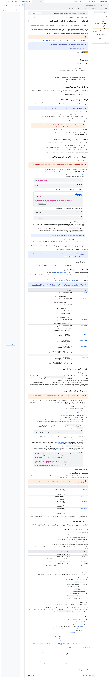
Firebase (86, 17)
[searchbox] (100, 12)
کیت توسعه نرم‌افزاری (78, 169)
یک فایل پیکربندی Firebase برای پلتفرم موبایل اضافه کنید (72, 415)
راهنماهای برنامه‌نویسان (87, 654)
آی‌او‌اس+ (83, 52)
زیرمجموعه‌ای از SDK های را (50, 402)
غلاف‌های (83, 174)
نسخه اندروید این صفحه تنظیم (68, 256)
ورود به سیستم (10, 344)
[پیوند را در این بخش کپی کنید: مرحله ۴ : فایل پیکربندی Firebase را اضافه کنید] (50, 139)
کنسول (80, 111)
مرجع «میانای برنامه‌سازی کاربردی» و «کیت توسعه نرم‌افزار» (81, 656)
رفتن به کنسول (10, 1)
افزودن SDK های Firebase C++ (56, 152)
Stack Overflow (43, 656)
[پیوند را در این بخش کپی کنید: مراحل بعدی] (78, 616)
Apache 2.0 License (38, 643)
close (2, 5)
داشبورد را (77, 628)
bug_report (6, 5)
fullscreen (4, 5)
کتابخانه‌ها (89, 661)
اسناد (71, 1)
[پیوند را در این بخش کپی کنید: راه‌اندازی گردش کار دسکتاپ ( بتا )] (61, 391)
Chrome (69, 670)
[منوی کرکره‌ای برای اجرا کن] (85, 1)
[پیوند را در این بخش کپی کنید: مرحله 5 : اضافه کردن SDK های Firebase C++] (50, 157)
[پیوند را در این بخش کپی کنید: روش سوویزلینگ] (76, 373)
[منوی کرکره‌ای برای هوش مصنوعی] (90, 8)
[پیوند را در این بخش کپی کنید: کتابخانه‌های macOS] (76, 572)
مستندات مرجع (60, 265)
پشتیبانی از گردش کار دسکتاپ (65, 475)
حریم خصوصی (84, 675)
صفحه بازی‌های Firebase (58, 33)
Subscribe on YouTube (64, 661)
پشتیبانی (58, 1)
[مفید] (31, 18)
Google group (43, 658)
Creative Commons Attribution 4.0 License (60, 643)
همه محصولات (45, 670)
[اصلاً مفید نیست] (29, 18)
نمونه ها (69, 8)
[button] (101, 20)
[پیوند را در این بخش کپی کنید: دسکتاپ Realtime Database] (71, 521)
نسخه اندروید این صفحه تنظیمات (59, 272)
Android (74, 670)
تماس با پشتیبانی (43, 654)
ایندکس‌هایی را (35, 524)
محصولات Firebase (67, 36)
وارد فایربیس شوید (70, 82)
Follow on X (66, 658)
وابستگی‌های (70, 164)
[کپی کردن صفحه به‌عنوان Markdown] (44, 21)
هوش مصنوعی (94, 8)
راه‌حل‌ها (81, 1)
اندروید (78, 52)
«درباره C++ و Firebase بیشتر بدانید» (67, 280)
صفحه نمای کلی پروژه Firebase (60, 253)
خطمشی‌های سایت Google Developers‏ (83, 644)
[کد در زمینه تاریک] (80, 179)
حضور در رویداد (66, 663)
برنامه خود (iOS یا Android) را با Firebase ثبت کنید (72, 413)
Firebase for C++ (91, 5)
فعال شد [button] (78, 193)
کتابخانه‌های (57, 448)
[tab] (78, 193)
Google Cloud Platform (54, 670)
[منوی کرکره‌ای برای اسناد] (68, 1)
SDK (50, 40)
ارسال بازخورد (32, 21)
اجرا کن (88, 1)
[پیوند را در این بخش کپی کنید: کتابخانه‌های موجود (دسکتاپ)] (68, 473)
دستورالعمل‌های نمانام (43, 663)
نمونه (90, 658)
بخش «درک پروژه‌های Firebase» (67, 92)
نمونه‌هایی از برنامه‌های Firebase (79, 619)
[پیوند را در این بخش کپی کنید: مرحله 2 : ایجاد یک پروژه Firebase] (59, 87)
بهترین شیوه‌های (79, 108)
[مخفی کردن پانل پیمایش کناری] (94, 675)
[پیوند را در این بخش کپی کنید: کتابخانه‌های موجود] (72, 262)
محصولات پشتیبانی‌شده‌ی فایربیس (65, 160)
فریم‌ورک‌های (83, 222)
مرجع (73, 8)
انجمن (65, 1)
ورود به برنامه (4, 1)
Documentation (102, 5)
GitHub (44, 265)
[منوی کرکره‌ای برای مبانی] (99, 8)
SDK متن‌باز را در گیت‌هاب (80, 621)
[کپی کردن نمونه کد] (82, 179)
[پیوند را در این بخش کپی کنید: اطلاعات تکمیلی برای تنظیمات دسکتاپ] (63, 529)
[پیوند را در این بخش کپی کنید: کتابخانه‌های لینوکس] (77, 602)
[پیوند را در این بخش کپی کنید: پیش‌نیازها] (79, 60)
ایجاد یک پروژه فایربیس (78, 410)
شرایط (89, 675)
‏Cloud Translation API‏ (65, 13)
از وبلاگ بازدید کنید (65, 654)
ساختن (95, 1)
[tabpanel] (58, 201)
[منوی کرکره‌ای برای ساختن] (92, 1)
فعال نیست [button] (69, 193)
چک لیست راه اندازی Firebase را (76, 632)
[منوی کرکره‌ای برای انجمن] (62, 1)
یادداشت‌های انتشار (43, 661)
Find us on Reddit (65, 656)
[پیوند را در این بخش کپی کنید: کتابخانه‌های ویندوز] (78, 532)
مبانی (101, 8)
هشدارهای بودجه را (79, 626)
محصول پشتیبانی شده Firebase (61, 442)
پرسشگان (44, 665)
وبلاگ (16, 1)
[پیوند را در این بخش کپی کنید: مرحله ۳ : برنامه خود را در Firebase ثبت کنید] (52, 99)
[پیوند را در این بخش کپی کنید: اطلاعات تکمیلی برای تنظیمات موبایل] (58, 369)
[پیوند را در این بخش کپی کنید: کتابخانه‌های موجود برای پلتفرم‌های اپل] (62, 269)
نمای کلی (106, 8)
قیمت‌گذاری (76, 1)
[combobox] (38, 1)
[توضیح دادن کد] (78, 179)
